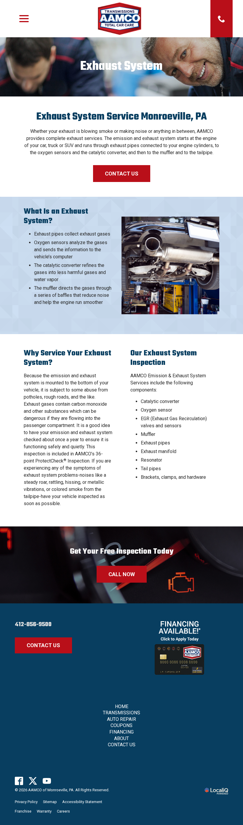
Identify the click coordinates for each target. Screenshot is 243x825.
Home (121, 706)
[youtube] (47, 781)
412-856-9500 (33, 624)
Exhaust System (121, 66)
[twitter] (33, 781)
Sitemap (50, 802)
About (121, 738)
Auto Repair (121, 719)
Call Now (121, 574)
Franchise (23, 811)
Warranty (44, 811)
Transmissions (121, 713)
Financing (121, 732)
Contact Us (121, 173)
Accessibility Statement (82, 802)
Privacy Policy (26, 802)
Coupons (121, 725)
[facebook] (19, 781)
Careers (63, 811)
